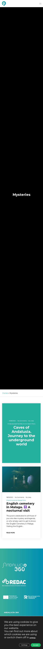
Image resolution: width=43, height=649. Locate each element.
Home (5, 393)
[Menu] (40, 3)
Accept (35, 645)
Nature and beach (25, 424)
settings (32, 638)
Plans (33, 424)
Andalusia (11, 424)
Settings (24, 645)
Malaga (19, 500)
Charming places (11, 500)
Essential (17, 424)
